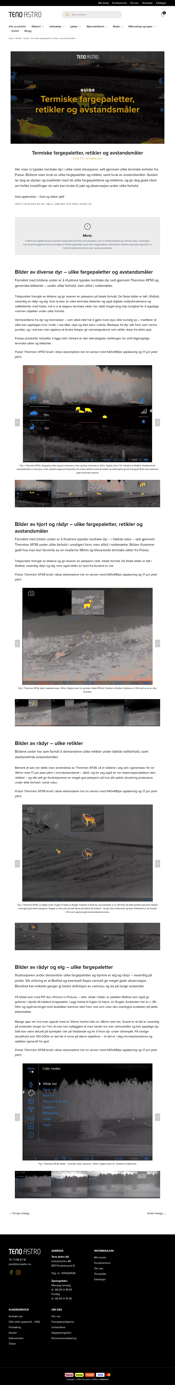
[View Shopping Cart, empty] (162, 14)
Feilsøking (15, 1327)
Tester (12, 1343)
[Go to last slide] (17, 422)
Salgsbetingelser (61, 1333)
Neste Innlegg (156, 1213)
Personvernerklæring (63, 1338)
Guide (26, 38)
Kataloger (100, 1279)
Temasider (100, 1274)
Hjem (11, 38)
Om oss (98, 1268)
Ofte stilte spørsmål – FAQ (24, 1322)
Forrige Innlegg (19, 1213)
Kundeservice (102, 1263)
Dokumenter (16, 1338)
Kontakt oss (15, 1316)
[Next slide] (157, 422)
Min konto (100, 1257)
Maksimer (104, 1379)
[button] (33, 493)
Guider (18, 38)
